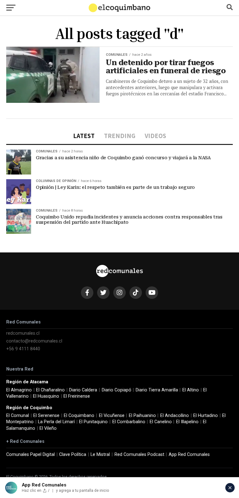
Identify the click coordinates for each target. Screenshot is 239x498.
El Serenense (46, 415)
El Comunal (17, 415)
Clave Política (72, 454)
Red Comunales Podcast (139, 454)
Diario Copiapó (116, 390)
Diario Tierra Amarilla (157, 390)
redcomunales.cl (23, 333)
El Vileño (48, 428)
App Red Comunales (189, 454)
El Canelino (161, 421)
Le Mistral (100, 454)
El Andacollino (174, 415)
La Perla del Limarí (56, 421)
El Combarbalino (128, 421)
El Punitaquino (93, 421)
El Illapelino (187, 421)
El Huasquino (46, 396)
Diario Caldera (83, 390)
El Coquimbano (79, 415)
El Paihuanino (142, 415)
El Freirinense (76, 396)
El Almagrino (19, 390)
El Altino (190, 390)
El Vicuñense (111, 415)
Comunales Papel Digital (30, 454)
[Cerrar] (230, 487)
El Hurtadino (205, 415)
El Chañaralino (50, 390)
